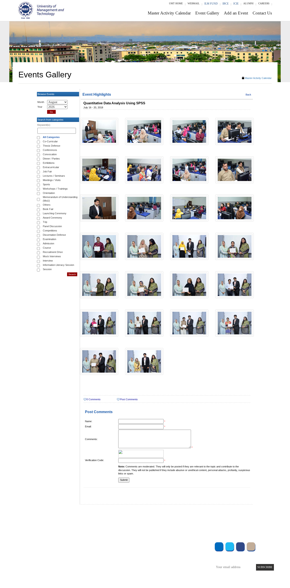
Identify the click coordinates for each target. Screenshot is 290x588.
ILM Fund (211, 3)
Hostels (178, 557)
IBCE (225, 3)
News (111, 569)
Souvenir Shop (183, 569)
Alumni (248, 3)
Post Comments (129, 399)
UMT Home (176, 3)
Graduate (69, 551)
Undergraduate (72, 545)
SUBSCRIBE (264, 567)
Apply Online (71, 569)
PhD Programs (72, 563)
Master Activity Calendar (169, 13)
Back (248, 94)
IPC (176, 551)
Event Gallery (207, 13)
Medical (179, 563)
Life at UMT (115, 563)
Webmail (194, 3)
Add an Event (236, 13)
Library (178, 545)
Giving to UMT (117, 557)
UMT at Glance (117, 545)
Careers (263, 3)
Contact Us (262, 13)
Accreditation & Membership (125, 551)
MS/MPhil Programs (75, 557)
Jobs (110, 576)
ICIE (236, 3)
